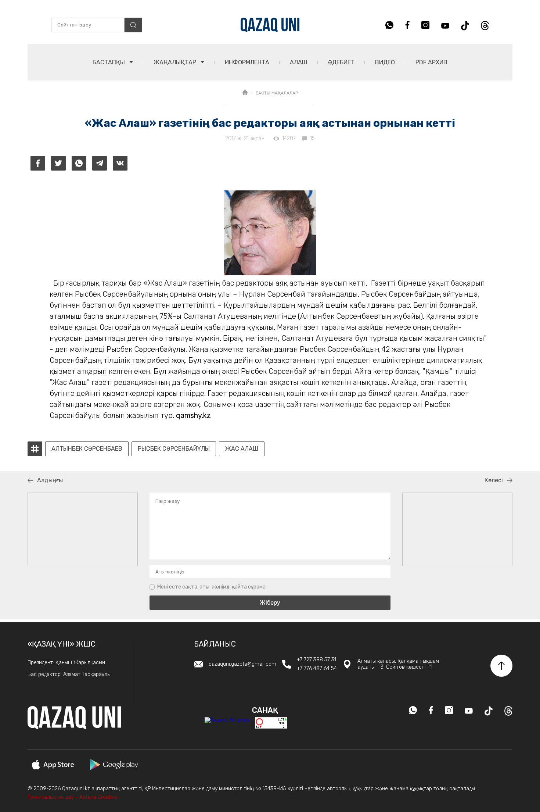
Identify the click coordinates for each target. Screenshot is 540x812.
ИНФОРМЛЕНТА (247, 62)
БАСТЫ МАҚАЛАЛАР (277, 93)
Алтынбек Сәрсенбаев (86, 449)
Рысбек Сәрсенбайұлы (174, 449)
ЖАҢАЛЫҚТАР (176, 62)
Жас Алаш (241, 449)
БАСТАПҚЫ (109, 62)
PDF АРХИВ (431, 62)
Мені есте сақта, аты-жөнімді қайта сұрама (211, 587)
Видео (385, 62)
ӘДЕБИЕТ (341, 62)
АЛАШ (298, 62)
